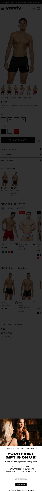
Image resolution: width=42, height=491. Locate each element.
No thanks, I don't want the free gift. (21, 490)
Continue (21, 484)
